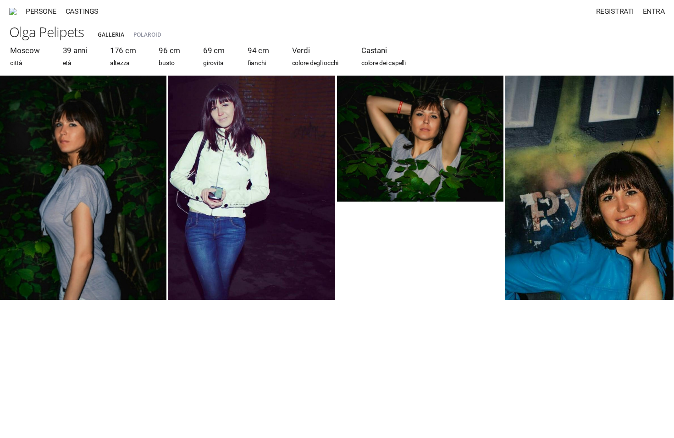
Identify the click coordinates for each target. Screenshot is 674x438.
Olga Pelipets (46, 31)
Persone (41, 11)
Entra (654, 11)
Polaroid (147, 34)
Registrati (615, 11)
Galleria (111, 34)
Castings (82, 11)
